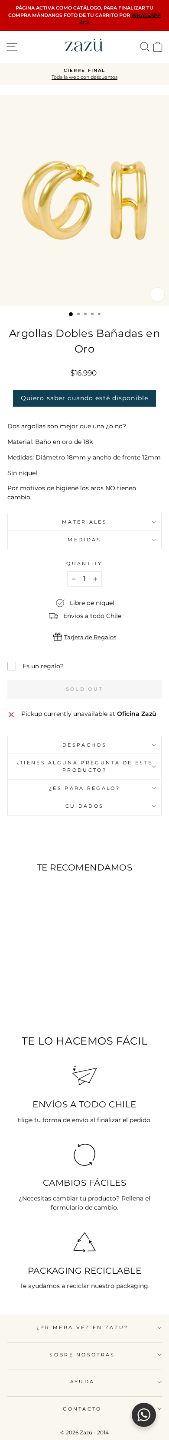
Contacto (82, 1409)
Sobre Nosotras (82, 1355)
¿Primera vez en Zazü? (82, 1327)
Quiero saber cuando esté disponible (84, 398)
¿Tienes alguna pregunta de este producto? (84, 766)
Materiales (84, 522)
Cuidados (84, 806)
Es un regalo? (43, 666)
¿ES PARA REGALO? (84, 788)
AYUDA (82, 1382)
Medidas (84, 540)
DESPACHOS (84, 745)
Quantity (84, 563)
